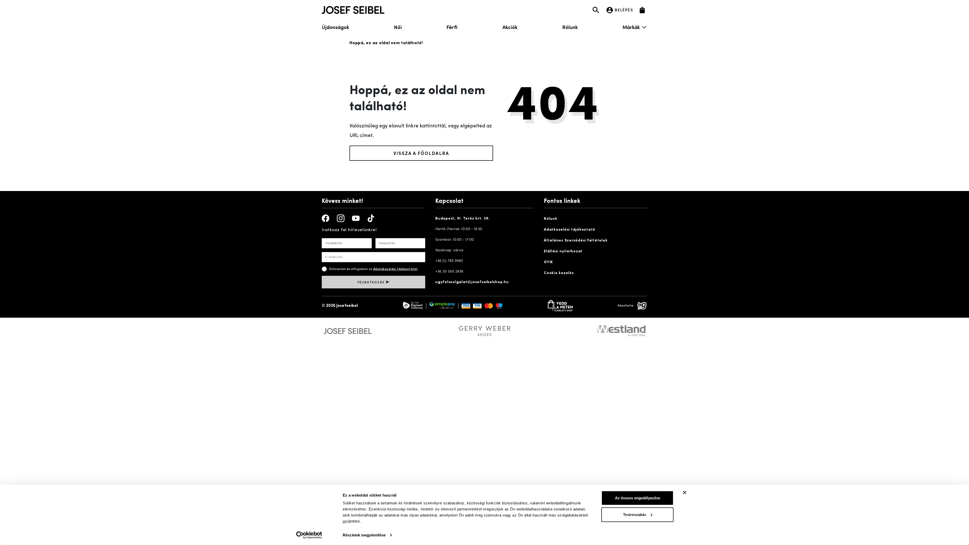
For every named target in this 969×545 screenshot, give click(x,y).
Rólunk (570, 26)
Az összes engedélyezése (637, 498)
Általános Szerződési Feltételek (575, 240)
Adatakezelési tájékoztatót (395, 269)
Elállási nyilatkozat (563, 251)
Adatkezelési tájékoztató (569, 230)
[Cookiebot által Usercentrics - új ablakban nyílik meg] (309, 535)
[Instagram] (340, 218)
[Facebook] (325, 218)
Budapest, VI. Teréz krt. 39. (462, 219)
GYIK (548, 262)
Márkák (631, 26)
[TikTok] (371, 218)
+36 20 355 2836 (449, 272)
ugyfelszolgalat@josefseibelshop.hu (472, 282)
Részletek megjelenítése (364, 535)
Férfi (451, 26)
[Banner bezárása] (684, 492)
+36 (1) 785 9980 (449, 261)
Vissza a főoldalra (421, 153)
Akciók (510, 26)
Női (398, 26)
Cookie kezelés (559, 273)
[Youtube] (356, 218)
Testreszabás (634, 514)
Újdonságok (335, 26)
